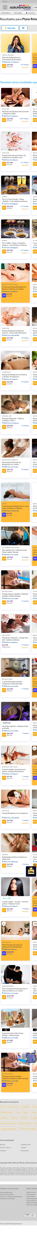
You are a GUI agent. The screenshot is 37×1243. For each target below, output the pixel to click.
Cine (2, 1107)
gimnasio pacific (24, 1123)
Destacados (18, 13)
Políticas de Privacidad (6, 1194)
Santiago (4, 1)
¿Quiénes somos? (31, 1192)
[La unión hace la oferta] (20, 7)
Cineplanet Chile (25, 1144)
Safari (25, 1112)
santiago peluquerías (8, 1129)
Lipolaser (4, 1118)
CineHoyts (3, 1150)
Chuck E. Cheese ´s (5, 1147)
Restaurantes (13, 1107)
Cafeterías (25, 1107)
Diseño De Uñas (7, 1112)
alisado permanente (8, 1123)
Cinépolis (23, 1147)
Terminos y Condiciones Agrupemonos (11, 1196)
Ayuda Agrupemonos (6, 1192)
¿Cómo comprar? (31, 1194)
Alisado (24, 1118)
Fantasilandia (25, 1150)
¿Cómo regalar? (30, 1196)
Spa (18, 1112)
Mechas (14, 1118)
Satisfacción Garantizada (7, 1198)
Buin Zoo (2, 1144)
